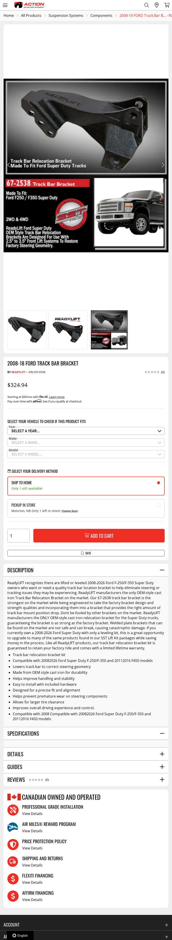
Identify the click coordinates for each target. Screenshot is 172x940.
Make (13, 438)
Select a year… (25, 430)
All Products (31, 15)
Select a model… (27, 454)
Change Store (70, 511)
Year (12, 426)
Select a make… (26, 442)
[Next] (163, 165)
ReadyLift (18, 372)
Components (101, 15)
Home (9, 15)
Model (13, 450)
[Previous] (9, 165)
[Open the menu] (5, 5)
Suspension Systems (66, 15)
